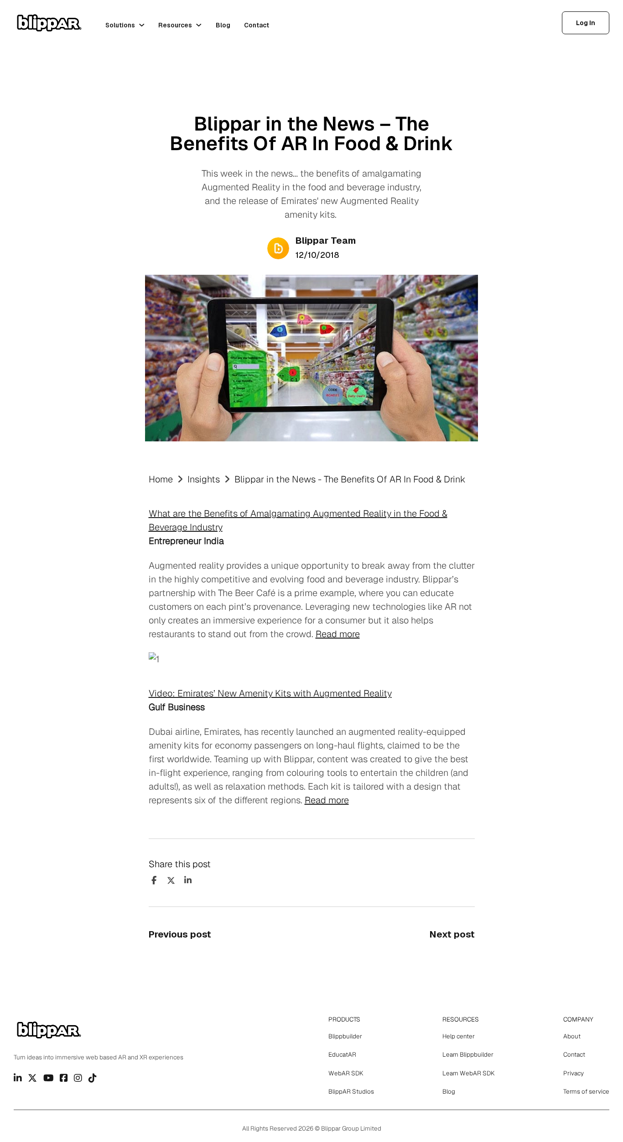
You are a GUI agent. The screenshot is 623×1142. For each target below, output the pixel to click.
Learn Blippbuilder (467, 1054)
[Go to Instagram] (78, 1078)
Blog (223, 25)
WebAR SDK (345, 1073)
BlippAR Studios (351, 1091)
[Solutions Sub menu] (142, 25)
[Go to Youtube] (48, 1078)
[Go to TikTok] (92, 1078)
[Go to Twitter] (32, 1078)
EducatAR (342, 1054)
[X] (171, 880)
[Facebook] (154, 880)
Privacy (573, 1073)
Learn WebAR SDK (468, 1073)
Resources (175, 25)
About (572, 1036)
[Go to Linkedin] (18, 1078)
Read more (338, 634)
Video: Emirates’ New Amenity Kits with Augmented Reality (270, 693)
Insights (203, 479)
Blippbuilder (345, 1036)
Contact (256, 25)
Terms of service (586, 1091)
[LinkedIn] (187, 880)
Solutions (120, 25)
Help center (458, 1036)
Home (161, 479)
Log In (585, 23)
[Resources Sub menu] (199, 25)
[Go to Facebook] (64, 1078)
